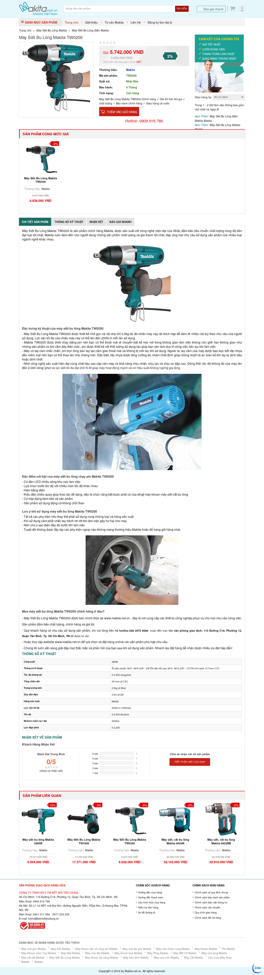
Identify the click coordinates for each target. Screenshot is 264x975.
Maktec (38, 962)
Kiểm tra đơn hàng (148, 907)
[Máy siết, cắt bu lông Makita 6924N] (132, 819)
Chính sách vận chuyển (207, 907)
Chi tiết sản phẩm (35, 222)
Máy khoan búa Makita (128, 953)
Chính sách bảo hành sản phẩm (212, 897)
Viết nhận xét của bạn (189, 762)
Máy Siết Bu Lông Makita (51, 30)
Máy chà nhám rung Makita (173, 949)
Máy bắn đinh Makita (136, 957)
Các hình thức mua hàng (151, 902)
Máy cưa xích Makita (166, 957)
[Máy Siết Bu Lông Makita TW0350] (40, 157)
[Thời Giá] (38, 8)
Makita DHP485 (105, 14)
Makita (130, 70)
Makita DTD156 (124, 14)
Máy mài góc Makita (33, 949)
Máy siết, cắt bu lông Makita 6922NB (178, 841)
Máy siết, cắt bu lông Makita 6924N (132, 841)
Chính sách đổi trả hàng (208, 917)
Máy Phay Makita (157, 953)
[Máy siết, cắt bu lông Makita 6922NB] (177, 819)
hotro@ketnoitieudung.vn (43, 918)
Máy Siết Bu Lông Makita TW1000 (40, 841)
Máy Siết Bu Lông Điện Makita (90, 30)
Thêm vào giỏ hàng (122, 112)
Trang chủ (71, 22)
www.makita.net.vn (116, 618)
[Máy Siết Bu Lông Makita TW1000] (40, 819)
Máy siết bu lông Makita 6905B (223, 841)
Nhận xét (96, 222)
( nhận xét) (51, 771)
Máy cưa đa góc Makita (137, 949)
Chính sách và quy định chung (211, 892)
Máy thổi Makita (60, 949)
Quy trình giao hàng (206, 912)
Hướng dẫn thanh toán (150, 897)
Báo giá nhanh (213, 9)
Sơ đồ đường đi (146, 912)
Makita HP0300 (86, 14)
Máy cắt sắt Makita (32, 957)
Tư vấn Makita (114, 22)
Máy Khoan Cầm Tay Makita (38, 953)
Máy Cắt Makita (193, 957)
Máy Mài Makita (70, 953)
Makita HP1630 (144, 14)
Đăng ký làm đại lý (160, 22)
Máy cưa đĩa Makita (97, 953)
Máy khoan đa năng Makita (101, 957)
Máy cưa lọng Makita (214, 953)
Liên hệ (136, 22)
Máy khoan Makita (206, 949)
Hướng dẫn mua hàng (150, 892)
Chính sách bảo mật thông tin (211, 902)
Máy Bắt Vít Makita (184, 953)
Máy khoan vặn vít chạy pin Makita (96, 949)
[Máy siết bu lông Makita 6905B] (223, 819)
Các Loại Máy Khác (220, 957)
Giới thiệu (91, 22)
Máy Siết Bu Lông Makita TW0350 (40, 180)
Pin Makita (228, 949)
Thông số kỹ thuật (69, 222)
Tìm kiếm (181, 9)
